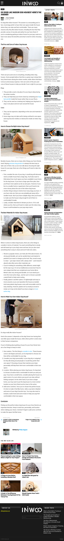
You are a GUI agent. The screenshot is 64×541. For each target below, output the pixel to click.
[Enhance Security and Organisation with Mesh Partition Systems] (53, 204)
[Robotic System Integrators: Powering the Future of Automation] (53, 132)
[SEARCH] (58, 3)
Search (40, 517)
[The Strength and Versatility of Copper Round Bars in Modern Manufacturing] (53, 50)
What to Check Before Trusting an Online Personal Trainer (53, 25)
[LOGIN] (62, 3)
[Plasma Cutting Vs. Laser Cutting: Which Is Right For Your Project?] (11, 448)
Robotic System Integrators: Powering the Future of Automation (53, 140)
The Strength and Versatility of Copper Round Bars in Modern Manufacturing (52, 60)
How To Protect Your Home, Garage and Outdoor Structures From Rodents (31, 457)
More (57, 41)
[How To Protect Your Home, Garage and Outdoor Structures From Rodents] (32, 448)
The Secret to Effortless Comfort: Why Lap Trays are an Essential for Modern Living (53, 178)
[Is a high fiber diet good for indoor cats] (32, 468)
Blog (46, 22)
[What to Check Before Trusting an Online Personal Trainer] (53, 16)
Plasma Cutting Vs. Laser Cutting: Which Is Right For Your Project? (11, 457)
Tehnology (9, 453)
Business (4, 453)
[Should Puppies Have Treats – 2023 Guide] (32, 486)
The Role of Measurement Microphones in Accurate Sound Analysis (52, 100)
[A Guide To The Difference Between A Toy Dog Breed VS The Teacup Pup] (11, 486)
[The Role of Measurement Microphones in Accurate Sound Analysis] (53, 90)
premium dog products (16, 163)
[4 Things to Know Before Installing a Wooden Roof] (11, 468)
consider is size (27, 351)
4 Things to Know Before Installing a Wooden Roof (8, 476)
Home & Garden (26, 453)
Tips (2, 473)
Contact (61, 539)
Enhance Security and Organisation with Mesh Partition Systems (53, 213)
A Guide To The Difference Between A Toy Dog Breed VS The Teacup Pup (10, 495)
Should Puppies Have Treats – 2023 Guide (31, 494)
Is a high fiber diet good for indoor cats (30, 476)
